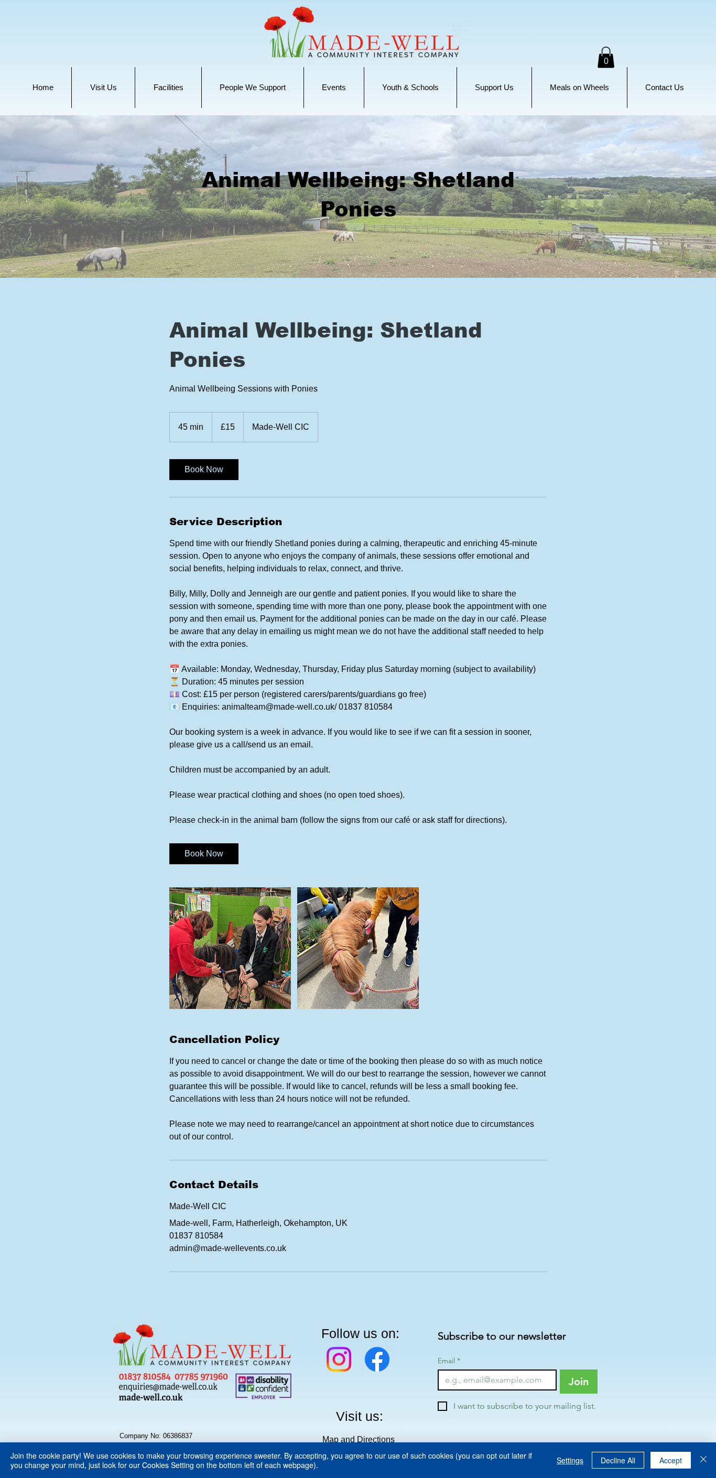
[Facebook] (377, 1359)
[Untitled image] (230, 948)
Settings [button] (570, 1460)
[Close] (703, 1460)
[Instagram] (338, 1359)
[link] (203, 469)
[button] (103, 87)
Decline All (618, 1460)
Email (449, 1360)
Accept (670, 1460)
